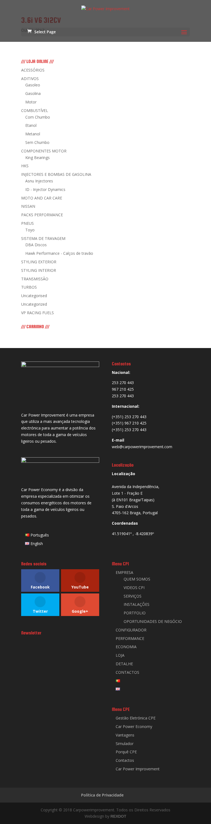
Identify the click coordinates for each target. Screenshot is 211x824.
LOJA (120, 655)
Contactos (125, 760)
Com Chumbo (37, 117)
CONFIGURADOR (131, 630)
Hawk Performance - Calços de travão (59, 253)
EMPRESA (124, 572)
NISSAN (28, 206)
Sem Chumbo (37, 142)
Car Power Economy (134, 726)
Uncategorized (34, 304)
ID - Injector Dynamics (45, 189)
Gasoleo (32, 84)
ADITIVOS (30, 78)
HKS (25, 165)
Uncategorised (34, 295)
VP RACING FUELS (37, 312)
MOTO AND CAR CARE (41, 198)
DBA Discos (36, 244)
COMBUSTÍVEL (34, 110)
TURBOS (29, 287)
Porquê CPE (126, 751)
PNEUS (27, 223)
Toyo (30, 229)
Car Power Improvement (138, 768)
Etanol (31, 125)
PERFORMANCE (130, 638)
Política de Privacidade (102, 795)
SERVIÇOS (132, 596)
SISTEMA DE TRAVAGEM (43, 238)
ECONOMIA (126, 646)
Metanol (32, 133)
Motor (31, 102)
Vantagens (125, 735)
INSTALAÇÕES (136, 604)
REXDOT (118, 816)
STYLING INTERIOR (38, 270)
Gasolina (33, 93)
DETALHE (124, 663)
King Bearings (37, 157)
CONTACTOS (127, 672)
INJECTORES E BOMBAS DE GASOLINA (56, 174)
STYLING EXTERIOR (38, 261)
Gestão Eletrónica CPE (136, 718)
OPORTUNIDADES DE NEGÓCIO (153, 621)
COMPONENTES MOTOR (43, 151)
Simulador (125, 743)
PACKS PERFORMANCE (42, 214)
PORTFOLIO (135, 612)
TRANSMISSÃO (34, 278)
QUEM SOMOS (137, 579)
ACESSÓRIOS (33, 70)
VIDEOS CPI (134, 587)
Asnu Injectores (39, 181)
